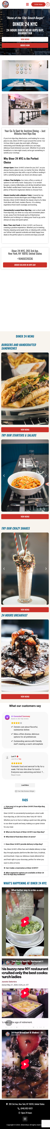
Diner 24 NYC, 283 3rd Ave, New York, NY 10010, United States (25, 252)
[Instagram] (25, 1118)
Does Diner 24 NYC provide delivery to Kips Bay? (24, 844)
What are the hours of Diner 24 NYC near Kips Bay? (25, 832)
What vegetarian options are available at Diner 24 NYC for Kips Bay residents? (24, 873)
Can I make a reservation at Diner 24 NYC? (22, 868)
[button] (3, 388)
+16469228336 (25, 259)
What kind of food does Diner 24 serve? (21, 837)
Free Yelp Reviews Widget (26, 791)
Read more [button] (15, 775)
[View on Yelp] (7, 757)
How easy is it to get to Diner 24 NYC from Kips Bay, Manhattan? (24, 807)
